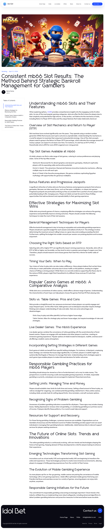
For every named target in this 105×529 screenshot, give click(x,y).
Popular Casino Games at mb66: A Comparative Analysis (14, 116)
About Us (84, 523)
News (72, 517)
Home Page (64, 517)
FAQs (78, 517)
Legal (100, 523)
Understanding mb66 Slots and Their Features (13, 105)
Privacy (90, 523)
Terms (95, 523)
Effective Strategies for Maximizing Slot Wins (11, 111)
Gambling (4, 71)
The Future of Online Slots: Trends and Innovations (14, 126)
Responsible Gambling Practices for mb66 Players (13, 121)
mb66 (49, 112)
